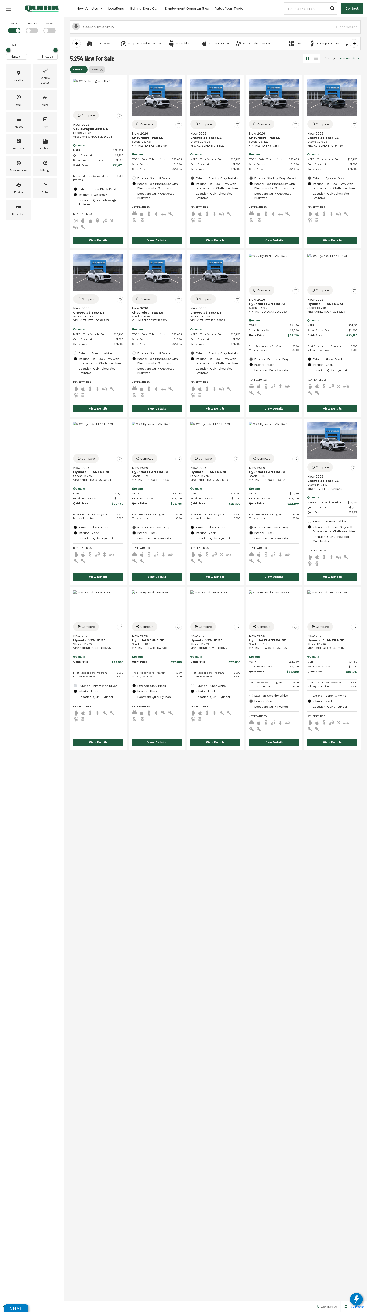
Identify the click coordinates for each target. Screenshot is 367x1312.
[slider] (8, 50)
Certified (32, 23)
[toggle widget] (356, 1299)
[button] (8, 8)
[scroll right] (354, 43)
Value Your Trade (229, 8)
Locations (116, 8)
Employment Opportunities (186, 8)
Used (49, 23)
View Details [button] (98, 240)
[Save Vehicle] (120, 116)
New (14, 23)
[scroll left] (76, 43)
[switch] (14, 27)
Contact (352, 8)
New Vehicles (87, 8)
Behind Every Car (144, 8)
